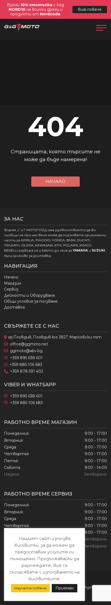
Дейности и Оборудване (29, 295)
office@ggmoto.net (29, 344)
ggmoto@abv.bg (26, 350)
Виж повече (90, 9)
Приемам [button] (65, 588)
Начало (55, 181)
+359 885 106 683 (25, 364)
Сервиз (11, 289)
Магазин (12, 283)
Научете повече (30, 588)
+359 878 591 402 (26, 371)
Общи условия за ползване (31, 301)
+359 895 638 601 (26, 357)
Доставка (14, 307)
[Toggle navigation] (101, 27)
